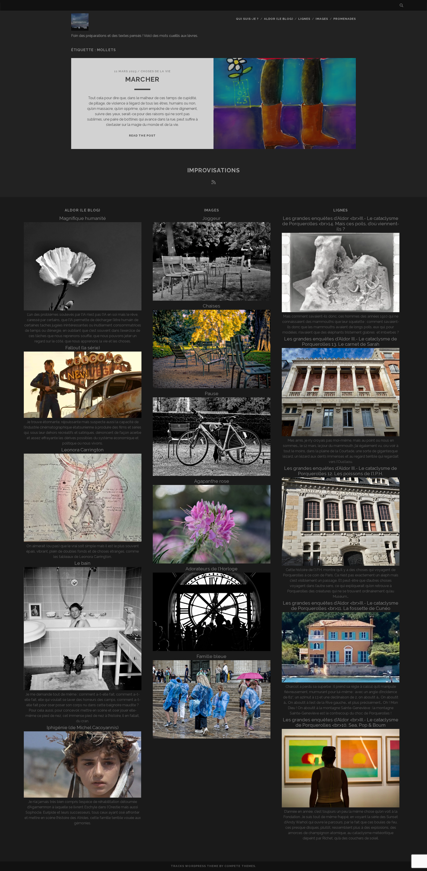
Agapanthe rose (211, 481)
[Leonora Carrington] (82, 541)
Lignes (304, 18)
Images (322, 18)
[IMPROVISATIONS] (80, 28)
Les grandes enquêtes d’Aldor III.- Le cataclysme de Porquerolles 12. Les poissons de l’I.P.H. (340, 470)
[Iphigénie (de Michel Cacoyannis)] (82, 796)
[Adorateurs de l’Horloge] (211, 650)
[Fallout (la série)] (82, 416)
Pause (211, 393)
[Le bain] (82, 689)
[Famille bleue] (211, 737)
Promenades (344, 18)
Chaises (211, 306)
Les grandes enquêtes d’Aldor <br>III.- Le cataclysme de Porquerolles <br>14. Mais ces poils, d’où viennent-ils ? (340, 223)
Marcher (142, 79)
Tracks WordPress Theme (194, 866)
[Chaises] (211, 387)
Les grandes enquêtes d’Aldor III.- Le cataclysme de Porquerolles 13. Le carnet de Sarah (340, 341)
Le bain (83, 563)
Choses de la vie (156, 71)
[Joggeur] (211, 299)
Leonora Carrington (82, 450)
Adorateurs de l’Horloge (211, 568)
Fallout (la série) (82, 347)
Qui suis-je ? (247, 18)
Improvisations (213, 170)
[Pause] (211, 475)
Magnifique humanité (82, 218)
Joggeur (211, 218)
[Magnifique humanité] (82, 309)
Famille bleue (211, 656)
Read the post (142, 135)
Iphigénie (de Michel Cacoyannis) (83, 727)
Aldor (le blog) (278, 18)
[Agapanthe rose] (211, 562)
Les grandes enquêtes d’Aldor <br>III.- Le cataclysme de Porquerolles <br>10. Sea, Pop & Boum (340, 722)
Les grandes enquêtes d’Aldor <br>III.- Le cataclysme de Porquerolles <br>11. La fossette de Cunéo (340, 605)
